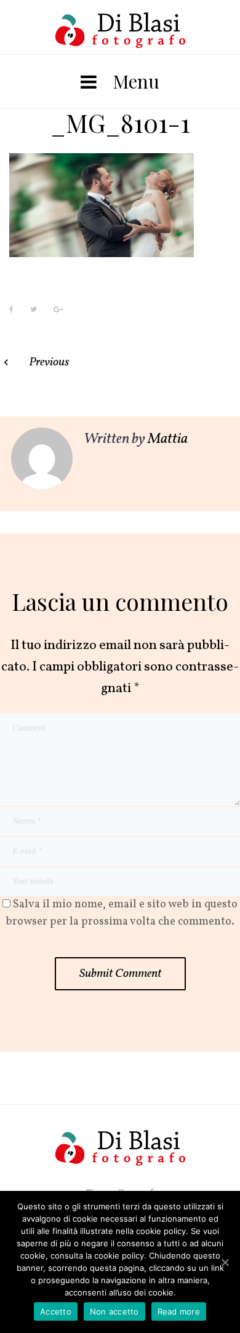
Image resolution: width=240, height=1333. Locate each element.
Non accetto (114, 1311)
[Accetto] (224, 1262)
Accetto (55, 1311)
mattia (168, 439)
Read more (179, 1311)
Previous (49, 362)
